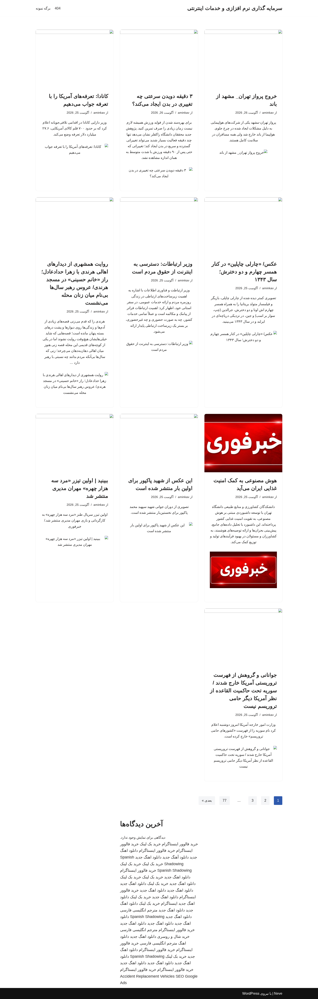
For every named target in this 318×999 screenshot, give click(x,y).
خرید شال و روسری (173, 936)
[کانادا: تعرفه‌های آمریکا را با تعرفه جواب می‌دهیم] (75, 59)
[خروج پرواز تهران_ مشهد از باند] (243, 59)
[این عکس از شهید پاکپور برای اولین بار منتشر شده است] (159, 443)
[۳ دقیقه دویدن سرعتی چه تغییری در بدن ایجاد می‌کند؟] (159, 59)
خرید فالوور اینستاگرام (180, 844)
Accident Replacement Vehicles (147, 976)
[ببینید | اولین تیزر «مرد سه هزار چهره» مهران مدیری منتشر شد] (75, 443)
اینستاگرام (169, 903)
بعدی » (207, 800)
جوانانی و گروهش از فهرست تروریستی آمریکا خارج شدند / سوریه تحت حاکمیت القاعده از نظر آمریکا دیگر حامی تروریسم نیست (243, 690)
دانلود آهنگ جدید (175, 857)
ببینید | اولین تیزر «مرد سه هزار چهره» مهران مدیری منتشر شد (79, 488)
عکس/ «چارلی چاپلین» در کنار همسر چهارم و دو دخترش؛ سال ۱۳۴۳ (244, 271)
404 (58, 8)
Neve (278, 993)
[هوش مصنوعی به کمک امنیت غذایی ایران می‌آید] (243, 443)
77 (224, 800)
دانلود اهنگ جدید (148, 857)
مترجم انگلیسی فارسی (138, 910)
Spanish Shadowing (174, 870)
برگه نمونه (43, 8)
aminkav (268, 112)
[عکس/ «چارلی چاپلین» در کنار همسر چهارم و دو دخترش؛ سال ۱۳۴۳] (243, 226)
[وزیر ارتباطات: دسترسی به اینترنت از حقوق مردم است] (159, 226)
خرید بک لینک (150, 844)
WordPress (250, 993)
